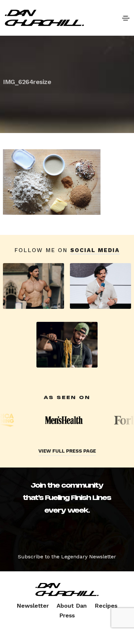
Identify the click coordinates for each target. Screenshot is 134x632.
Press (67, 615)
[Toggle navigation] (125, 18)
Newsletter (33, 605)
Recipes (106, 605)
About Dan (72, 605)
